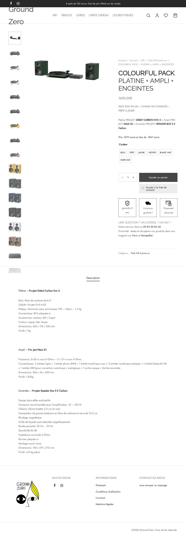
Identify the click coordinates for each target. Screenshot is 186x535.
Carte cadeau (99, 15)
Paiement (101, 485)
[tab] (93, 278)
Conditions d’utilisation (108, 491)
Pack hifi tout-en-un (157, 60)
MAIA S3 (129, 124)
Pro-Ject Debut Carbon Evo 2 (44, 290)
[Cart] (175, 15)
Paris (135, 235)
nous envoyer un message (153, 485)
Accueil (122, 60)
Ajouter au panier (158, 177)
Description (93, 278)
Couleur (123, 144)
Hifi (55, 15)
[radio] (123, 152)
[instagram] (61, 486)
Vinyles (66, 15)
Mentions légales (105, 504)
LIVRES (80, 15)
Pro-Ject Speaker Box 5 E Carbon (49, 390)
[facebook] (54, 486)
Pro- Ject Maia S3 (37, 349)
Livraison (100, 498)
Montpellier (147, 235)
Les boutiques (123, 15)
